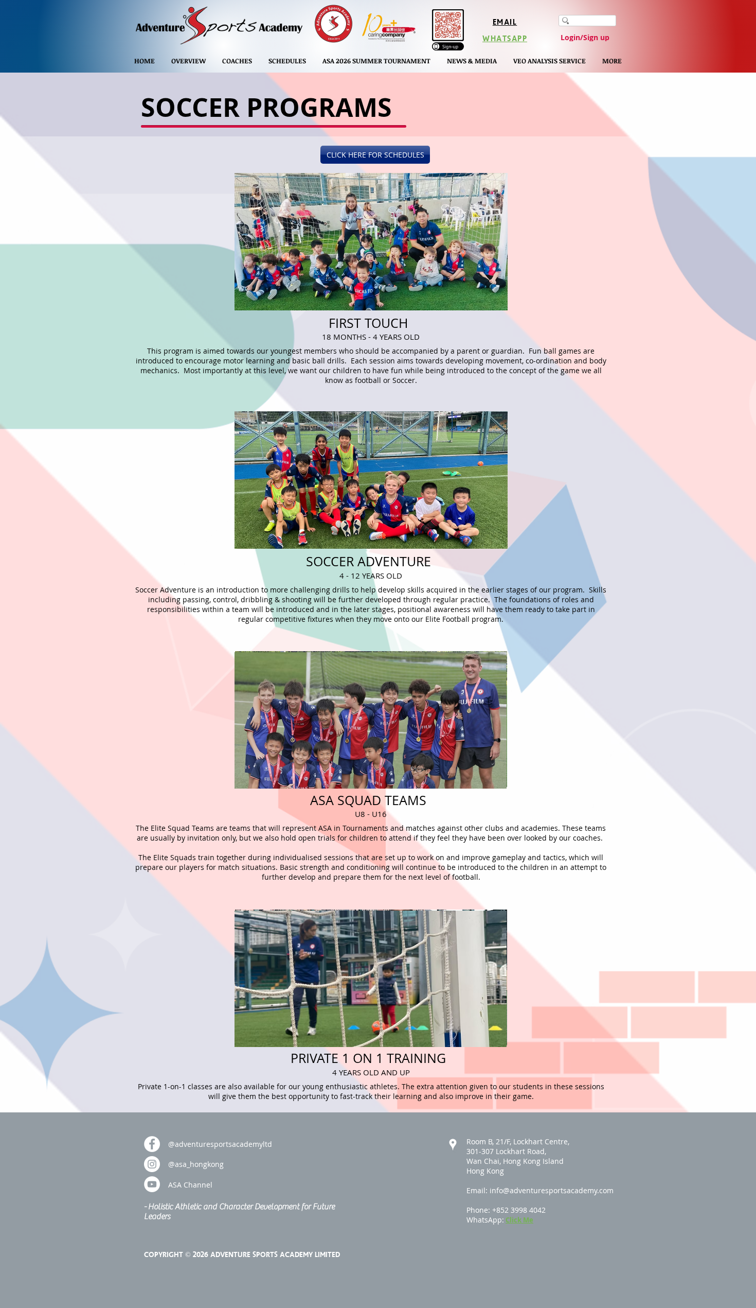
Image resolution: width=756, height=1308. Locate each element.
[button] (188, 60)
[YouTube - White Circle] (152, 1184)
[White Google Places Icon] (453, 1145)
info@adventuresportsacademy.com (552, 1190)
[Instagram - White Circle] (152, 1164)
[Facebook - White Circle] (152, 1144)
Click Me (519, 1220)
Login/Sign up (585, 37)
